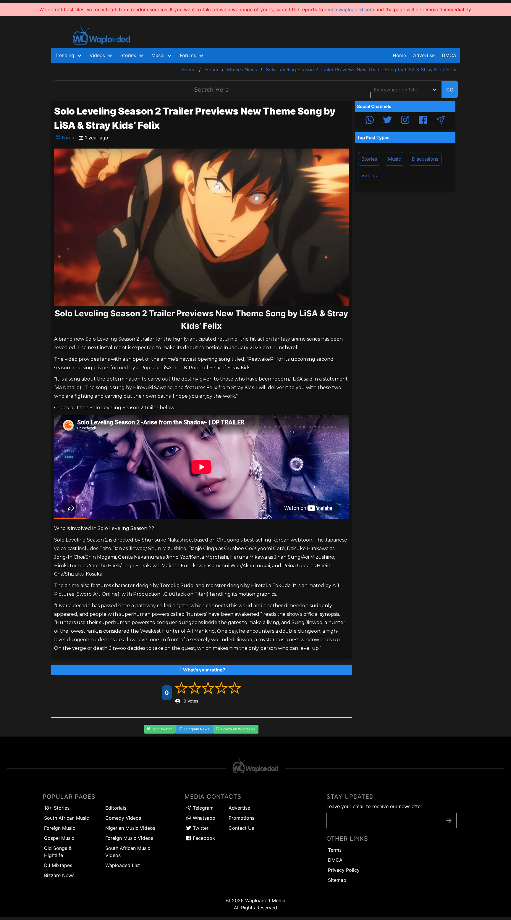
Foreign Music (59, 828)
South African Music (66, 818)
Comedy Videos (123, 818)
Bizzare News (59, 875)
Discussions (425, 159)
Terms (335, 850)
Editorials (115, 808)
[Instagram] (405, 121)
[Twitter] (387, 121)
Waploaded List (122, 865)
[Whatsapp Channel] (369, 121)
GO (449, 90)
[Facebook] (423, 121)
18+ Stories (56, 808)
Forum (68, 138)
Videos (369, 175)
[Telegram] (440, 121)
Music (394, 159)
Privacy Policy (344, 870)
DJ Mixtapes (58, 865)
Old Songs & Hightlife (58, 851)
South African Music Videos (127, 851)
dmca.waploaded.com (349, 9)
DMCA (449, 55)
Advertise (239, 808)
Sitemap (337, 880)
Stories (369, 159)
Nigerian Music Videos (130, 828)
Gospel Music (59, 838)
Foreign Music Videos (129, 838)
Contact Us (241, 828)
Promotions (241, 818)
